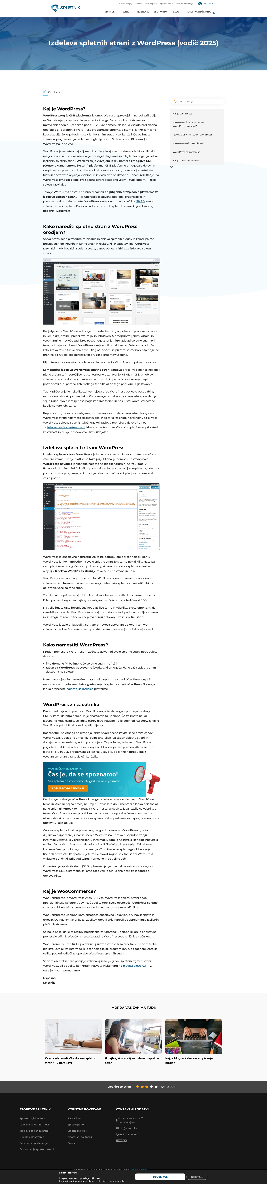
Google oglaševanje (32, 1136)
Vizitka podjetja (126, 4)
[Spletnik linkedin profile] (119, 1140)
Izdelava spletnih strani (34, 1130)
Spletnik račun (166, 4)
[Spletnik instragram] (123, 1140)
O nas (71, 1143)
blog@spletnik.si (134, 965)
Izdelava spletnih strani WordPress (192, 134)
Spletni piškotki (77, 1130)
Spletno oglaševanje (32, 1118)
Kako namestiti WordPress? (189, 143)
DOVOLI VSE (160, 1177)
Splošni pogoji (76, 1124)
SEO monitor (161, 12)
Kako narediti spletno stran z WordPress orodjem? (189, 124)
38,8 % (140, 201)
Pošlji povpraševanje (199, 12)
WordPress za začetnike (186, 151)
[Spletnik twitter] (125, 1140)
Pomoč (139, 4)
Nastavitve (197, 1177)
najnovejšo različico (79, 689)
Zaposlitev (74, 1118)
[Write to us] (214, 13)
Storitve (109, 12)
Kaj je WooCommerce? (186, 160)
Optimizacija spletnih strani (37, 1149)
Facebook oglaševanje (34, 1143)
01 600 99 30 (209, 3)
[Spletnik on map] (207, 1129)
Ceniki (126, 12)
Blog (176, 12)
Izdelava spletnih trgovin (35, 1124)
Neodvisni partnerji (80, 1136)
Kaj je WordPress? (183, 113)
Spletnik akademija (184, 4)
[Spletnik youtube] (121, 1140)
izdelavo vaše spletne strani (66, 427)
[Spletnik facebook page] (117, 1140)
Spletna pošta (151, 4)
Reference (143, 12)
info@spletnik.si (128, 1128)
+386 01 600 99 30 (129, 1134)
